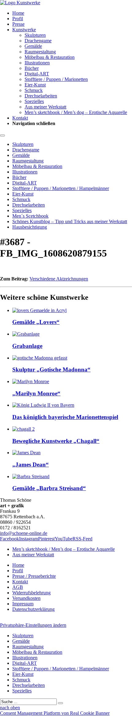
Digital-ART (37, 73)
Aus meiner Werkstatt (45, 106)
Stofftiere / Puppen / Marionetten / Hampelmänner (60, 188)
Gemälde (33, 46)
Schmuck (34, 90)
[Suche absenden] (60, 703)
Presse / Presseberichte (34, 576)
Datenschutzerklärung (33, 609)
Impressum (22, 603)
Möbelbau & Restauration (50, 57)
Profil (17, 18)
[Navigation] (2, 135)
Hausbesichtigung (29, 227)
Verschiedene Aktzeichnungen (58, 278)
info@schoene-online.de (23, 533)
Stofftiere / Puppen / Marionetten (56, 79)
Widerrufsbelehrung (31, 592)
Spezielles (34, 101)
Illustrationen (37, 62)
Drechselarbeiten (41, 95)
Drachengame (38, 40)
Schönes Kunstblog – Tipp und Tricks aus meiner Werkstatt (69, 221)
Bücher (32, 68)
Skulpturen (35, 35)
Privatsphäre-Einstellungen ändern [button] (33, 625)
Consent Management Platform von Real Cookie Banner (55, 713)
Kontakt (20, 117)
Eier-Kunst (35, 84)
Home (18, 13)
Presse (18, 24)
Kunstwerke (24, 29)
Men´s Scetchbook (30, 216)
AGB (17, 587)
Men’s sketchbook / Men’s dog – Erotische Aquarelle (76, 112)
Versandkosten (26, 598)
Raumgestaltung (40, 51)
